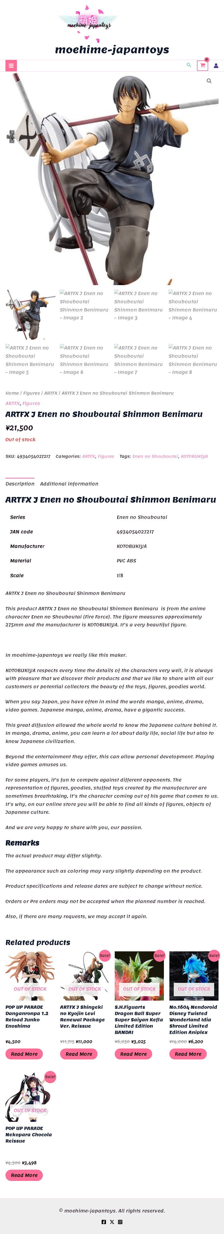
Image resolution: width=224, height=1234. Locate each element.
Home (12, 393)
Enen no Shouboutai (155, 456)
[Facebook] (103, 1221)
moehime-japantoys (112, 49)
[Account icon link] (216, 65)
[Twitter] (112, 1221)
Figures (31, 393)
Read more (24, 1054)
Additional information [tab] (69, 483)
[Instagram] (120, 1221)
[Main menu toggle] (11, 65)
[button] (189, 66)
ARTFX (50, 393)
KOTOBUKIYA (194, 456)
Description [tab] (19, 483)
